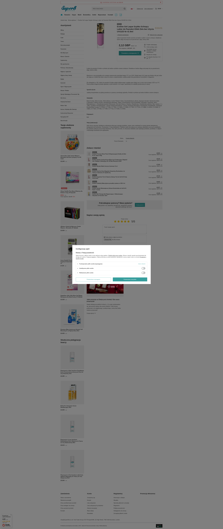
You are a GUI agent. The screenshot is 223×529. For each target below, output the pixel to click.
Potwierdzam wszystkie (130, 279)
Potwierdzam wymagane (93, 279)
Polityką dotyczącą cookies (115, 255)
